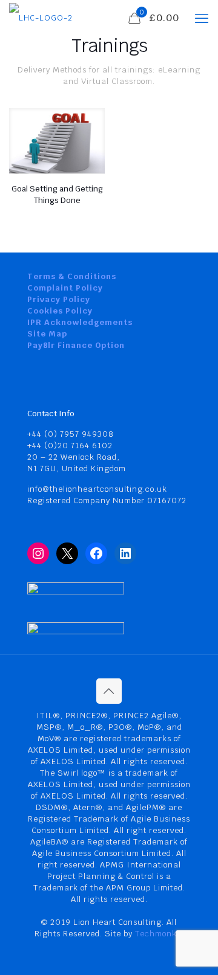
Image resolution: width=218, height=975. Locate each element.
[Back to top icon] (109, 691)
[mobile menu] (201, 18)
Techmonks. (159, 933)
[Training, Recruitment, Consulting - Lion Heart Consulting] (41, 18)
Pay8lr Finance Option (76, 345)
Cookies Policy (60, 311)
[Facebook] (96, 553)
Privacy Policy (58, 299)
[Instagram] (38, 553)
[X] (67, 553)
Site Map (47, 334)
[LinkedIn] (125, 553)
